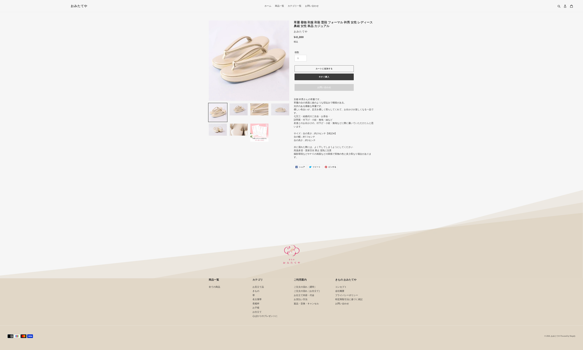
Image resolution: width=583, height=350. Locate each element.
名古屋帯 (257, 299)
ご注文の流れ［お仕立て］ (307, 291)
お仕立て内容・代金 (304, 295)
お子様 (255, 307)
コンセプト (341, 287)
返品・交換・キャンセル (306, 303)
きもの (255, 291)
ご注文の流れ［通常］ (305, 287)
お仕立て (257, 312)
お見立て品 (258, 287)
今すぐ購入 (324, 77)
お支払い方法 (300, 299)
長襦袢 (255, 303)
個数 (297, 52)
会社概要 (339, 291)
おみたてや (79, 6)
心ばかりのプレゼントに (265, 316)
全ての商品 (214, 287)
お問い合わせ (324, 87)
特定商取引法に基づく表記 (349, 299)
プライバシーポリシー (346, 295)
